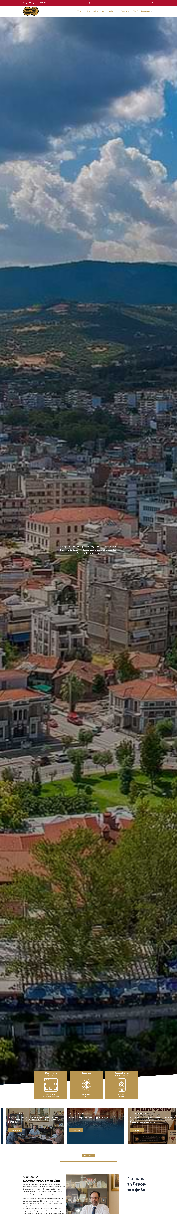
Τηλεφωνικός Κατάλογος (71, 550)
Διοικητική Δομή (108, 546)
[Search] (152, 3)
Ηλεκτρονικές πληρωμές (88, 546)
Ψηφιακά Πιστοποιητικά (88, 553)
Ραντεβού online (67, 546)
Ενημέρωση (111, 11)
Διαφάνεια (125, 11)
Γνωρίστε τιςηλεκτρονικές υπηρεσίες (51, 1095)
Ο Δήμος (78, 11)
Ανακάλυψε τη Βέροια (86, 1095)
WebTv (135, 11)
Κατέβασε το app (121, 1095)
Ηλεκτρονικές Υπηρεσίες (95, 11)
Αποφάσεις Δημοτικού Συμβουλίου (100, 550)
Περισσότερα (50, 1130)
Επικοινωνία (145, 11)
